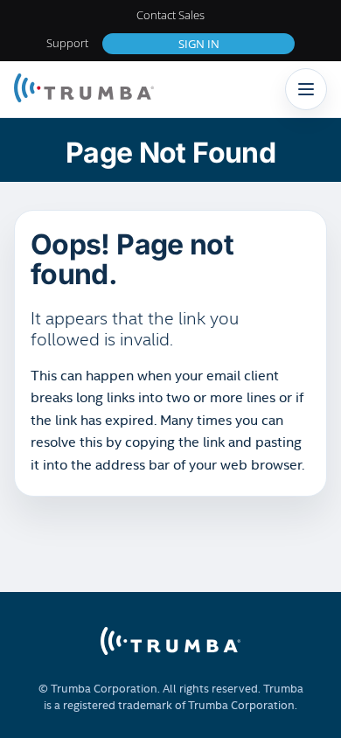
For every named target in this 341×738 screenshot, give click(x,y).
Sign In (198, 44)
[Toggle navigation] (306, 89)
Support (67, 43)
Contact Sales (170, 15)
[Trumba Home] (84, 89)
